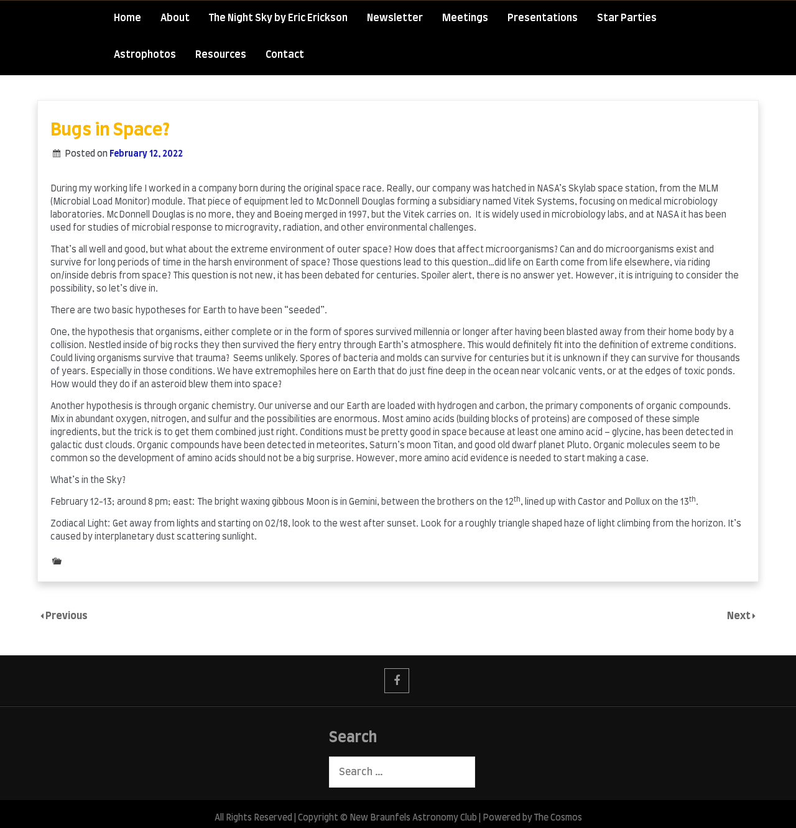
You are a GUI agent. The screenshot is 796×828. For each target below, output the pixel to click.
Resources (220, 55)
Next (739, 616)
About (175, 18)
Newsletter (395, 18)
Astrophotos (145, 55)
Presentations (542, 18)
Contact (285, 55)
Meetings (465, 18)
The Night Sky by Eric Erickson (278, 18)
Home (127, 18)
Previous (66, 616)
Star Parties (627, 18)
